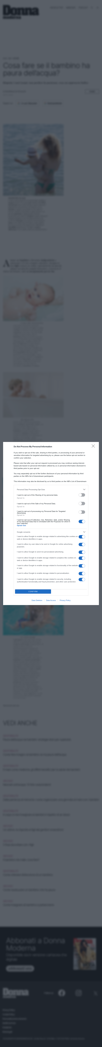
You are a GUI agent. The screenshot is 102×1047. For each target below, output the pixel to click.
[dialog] (51, 523)
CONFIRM (33, 592)
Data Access (51, 600)
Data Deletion (37, 600)
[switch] (82, 495)
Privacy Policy (65, 600)
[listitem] (51, 489)
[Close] (94, 446)
